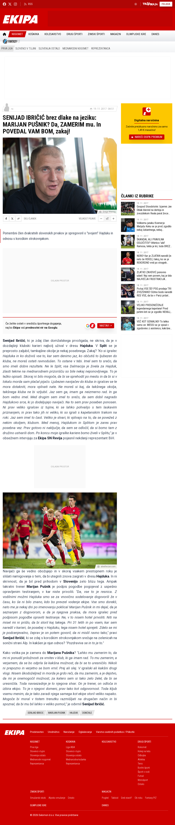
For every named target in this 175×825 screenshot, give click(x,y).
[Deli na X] (12, 218)
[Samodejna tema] (135, 4)
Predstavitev (37, 732)
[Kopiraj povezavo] (18, 218)
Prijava (166, 4)
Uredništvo (53, 732)
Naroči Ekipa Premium (148, 137)
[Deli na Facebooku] (6, 218)
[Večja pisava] (113, 218)
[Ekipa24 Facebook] (4, 4)
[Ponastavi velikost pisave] (107, 218)
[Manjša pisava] (101, 218)
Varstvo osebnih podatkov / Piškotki (115, 732)
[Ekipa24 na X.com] (10, 4)
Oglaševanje (85, 732)
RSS (30, 4)
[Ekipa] (24, 19)
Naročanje (69, 732)
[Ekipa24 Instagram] (15, 4)
